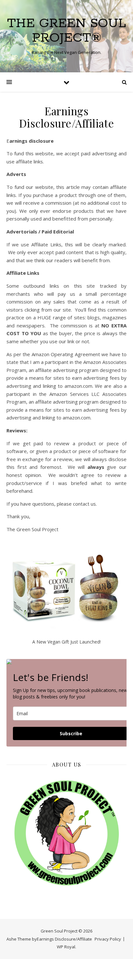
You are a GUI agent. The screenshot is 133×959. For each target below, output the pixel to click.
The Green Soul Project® (66, 30)
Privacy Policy (108, 939)
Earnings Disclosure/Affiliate (64, 939)
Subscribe (71, 733)
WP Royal (66, 947)
